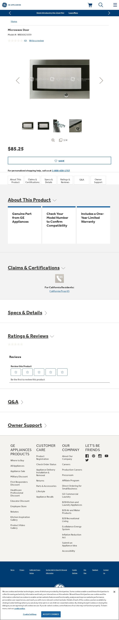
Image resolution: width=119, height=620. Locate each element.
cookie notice (19, 608)
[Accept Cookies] (114, 592)
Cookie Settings (29, 614)
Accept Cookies (51, 614)
